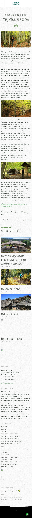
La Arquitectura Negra (9, 313)
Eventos (4, 427)
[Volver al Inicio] (16, 3)
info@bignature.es (7, 383)
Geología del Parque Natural (12, 339)
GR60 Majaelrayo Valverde (10, 288)
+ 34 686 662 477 (7, 377)
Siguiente (25, 220)
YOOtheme (19, 499)
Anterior (6, 220)
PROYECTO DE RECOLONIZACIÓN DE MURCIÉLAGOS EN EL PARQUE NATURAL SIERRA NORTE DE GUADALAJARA (14, 260)
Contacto (4, 452)
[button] (2, 3)
